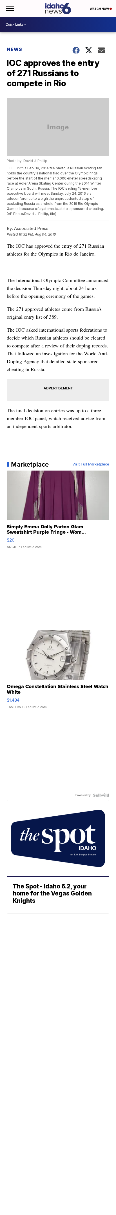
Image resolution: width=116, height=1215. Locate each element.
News (14, 49)
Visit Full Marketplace (90, 464)
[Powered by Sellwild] (101, 795)
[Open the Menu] (9, 8)
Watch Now (100, 8)
